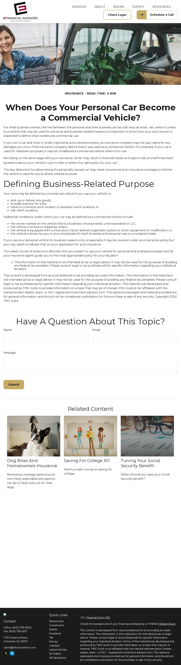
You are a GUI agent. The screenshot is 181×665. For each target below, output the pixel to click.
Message (10, 352)
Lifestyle (54, 645)
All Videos (55, 653)
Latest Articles (58, 649)
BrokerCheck (167, 624)
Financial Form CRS (98, 617)
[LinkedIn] (12, 653)
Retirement (56, 621)
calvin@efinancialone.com (20, 647)
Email (96, 330)
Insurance (55, 633)
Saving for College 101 (87, 460)
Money (53, 641)
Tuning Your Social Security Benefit (140, 463)
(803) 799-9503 (21, 627)
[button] (79, 7)
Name (8, 330)
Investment (56, 625)
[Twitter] (6, 653)
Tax (51, 637)
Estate (53, 629)
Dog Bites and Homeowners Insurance (32, 463)
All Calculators (57, 657)
